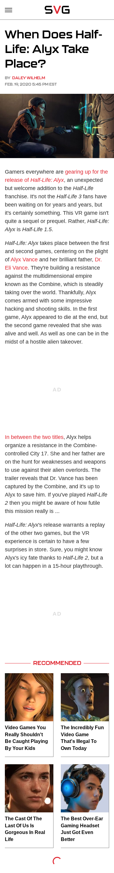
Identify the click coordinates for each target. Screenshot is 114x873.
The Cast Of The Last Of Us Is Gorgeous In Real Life (25, 829)
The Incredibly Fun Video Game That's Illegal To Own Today (82, 738)
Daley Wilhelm (28, 78)
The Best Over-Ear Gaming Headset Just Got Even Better (82, 829)
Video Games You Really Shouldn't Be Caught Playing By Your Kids (26, 738)
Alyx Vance (24, 259)
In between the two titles (34, 437)
